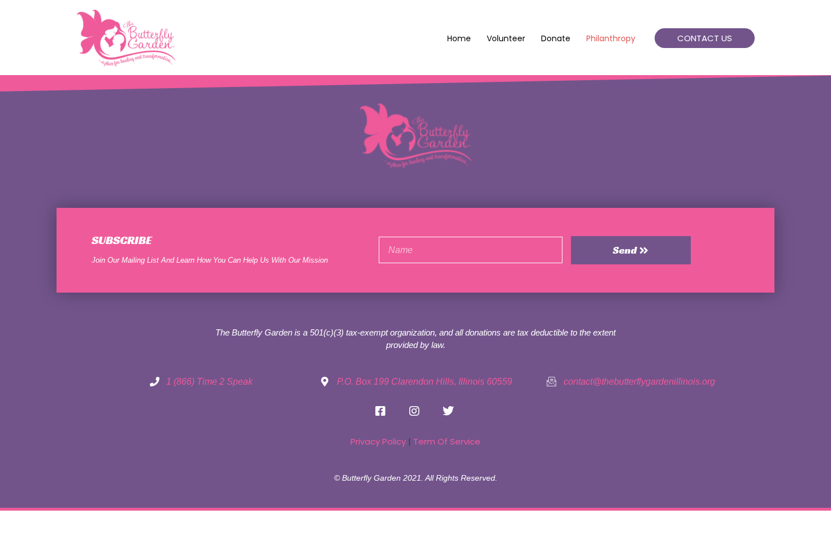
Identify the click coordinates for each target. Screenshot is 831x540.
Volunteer (506, 38)
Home (459, 38)
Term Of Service (447, 441)
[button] (705, 38)
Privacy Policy (378, 441)
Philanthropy (610, 38)
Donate (555, 38)
